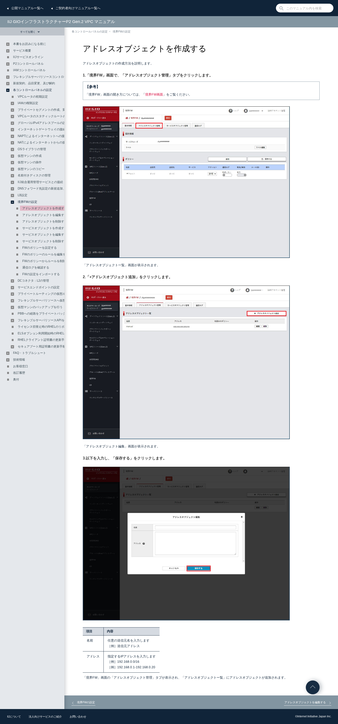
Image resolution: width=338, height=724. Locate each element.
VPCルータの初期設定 (33, 96)
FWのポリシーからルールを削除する (47, 261)
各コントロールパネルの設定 (90, 31)
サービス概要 (22, 50)
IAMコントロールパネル (29, 70)
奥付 (16, 379)
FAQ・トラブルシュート (29, 353)
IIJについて (14, 716)
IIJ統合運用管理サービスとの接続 (40, 182)
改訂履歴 (19, 372)
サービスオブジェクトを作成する (44, 228)
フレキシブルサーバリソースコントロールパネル (46, 77)
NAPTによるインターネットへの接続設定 (46, 136)
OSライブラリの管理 (32, 149)
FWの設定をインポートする (41, 274)
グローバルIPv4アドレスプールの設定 (43, 123)
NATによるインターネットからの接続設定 (46, 142)
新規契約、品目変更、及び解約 (34, 83)
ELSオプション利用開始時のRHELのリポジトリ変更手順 (56, 333)
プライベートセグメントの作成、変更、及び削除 (50, 109)
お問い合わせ (78, 716)
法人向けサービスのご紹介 (45, 716)
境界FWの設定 (122, 31)
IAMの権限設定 (28, 103)
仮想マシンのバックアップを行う (40, 307)
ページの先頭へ (313, 687)
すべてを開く (27, 31)
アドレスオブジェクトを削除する (44, 221)
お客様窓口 (20, 366)
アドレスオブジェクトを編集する (44, 215)
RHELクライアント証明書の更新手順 (42, 340)
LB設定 (22, 195)
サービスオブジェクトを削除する (44, 241)
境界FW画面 (154, 94)
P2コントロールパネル (28, 63)
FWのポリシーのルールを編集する (45, 254)
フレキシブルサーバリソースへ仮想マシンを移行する (53, 300)
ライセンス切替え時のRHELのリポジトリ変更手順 (51, 326)
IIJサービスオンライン (28, 57)
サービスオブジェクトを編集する (44, 234)
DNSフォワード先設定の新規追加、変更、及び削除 (52, 188)
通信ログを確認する (35, 267)
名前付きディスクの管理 (34, 175)
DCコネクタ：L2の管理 (33, 280)
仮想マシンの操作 (30, 162)
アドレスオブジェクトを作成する (44, 208)
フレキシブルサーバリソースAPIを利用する (47, 320)
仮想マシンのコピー (31, 169)
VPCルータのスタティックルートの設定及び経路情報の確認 (58, 116)
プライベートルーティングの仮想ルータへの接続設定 (53, 293)
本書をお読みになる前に (29, 44)
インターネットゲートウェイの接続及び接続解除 (50, 129)
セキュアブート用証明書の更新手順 (42, 346)
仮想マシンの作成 (30, 156)
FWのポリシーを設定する (39, 247)
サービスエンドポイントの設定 (39, 287)
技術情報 (19, 359)
